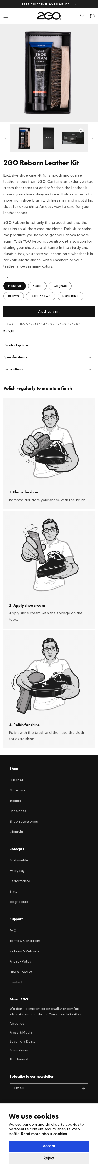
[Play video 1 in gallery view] (73, 138)
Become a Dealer (23, 1041)
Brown (13, 296)
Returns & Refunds (24, 951)
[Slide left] (5, 139)
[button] (6, 16)
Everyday (17, 871)
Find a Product (21, 972)
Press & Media (21, 1032)
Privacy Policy (20, 961)
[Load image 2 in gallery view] (49, 138)
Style (14, 891)
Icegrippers (19, 902)
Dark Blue (70, 296)
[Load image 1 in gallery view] (25, 138)
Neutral (14, 286)
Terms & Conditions (25, 941)
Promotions (19, 1050)
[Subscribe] (83, 1088)
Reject (49, 1158)
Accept (49, 1146)
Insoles (15, 801)
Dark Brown (41, 296)
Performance (20, 881)
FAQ (13, 930)
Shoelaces (18, 811)
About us (17, 1023)
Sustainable (19, 860)
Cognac (60, 286)
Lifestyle (16, 832)
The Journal (19, 1059)
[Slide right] (93, 139)
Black (37, 286)
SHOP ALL (17, 780)
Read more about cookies (44, 1134)
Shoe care (18, 790)
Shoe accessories (24, 821)
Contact (16, 982)
